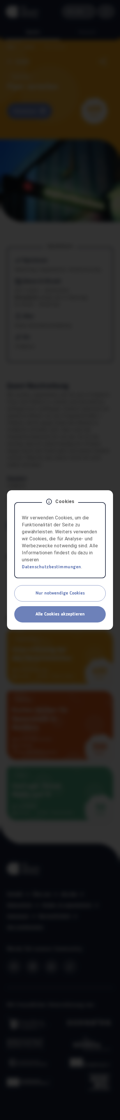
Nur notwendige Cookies (60, 593)
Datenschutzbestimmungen (51, 567)
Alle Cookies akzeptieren (60, 614)
